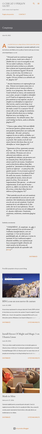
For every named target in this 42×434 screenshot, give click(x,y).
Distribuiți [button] (33, 256)
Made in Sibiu (8, 396)
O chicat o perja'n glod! (13, 4)
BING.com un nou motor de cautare (19, 301)
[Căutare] (34, 3)
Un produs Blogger (22, 428)
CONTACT (22, 14)
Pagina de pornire (8, 14)
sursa (8, 249)
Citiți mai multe (34, 322)
